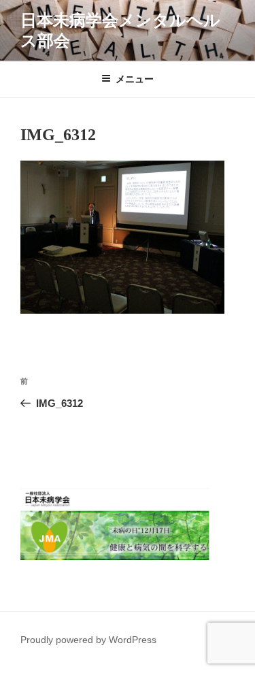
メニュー (135, 78)
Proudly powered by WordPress (88, 639)
